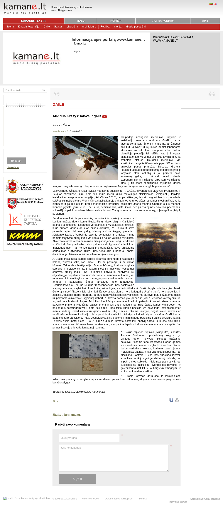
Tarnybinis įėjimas (178, 502)
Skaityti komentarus (66, 414)
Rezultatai (13, 167)
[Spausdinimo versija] (177, 400)
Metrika (143, 498)
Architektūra (89, 26)
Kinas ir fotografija (28, 26)
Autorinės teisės (90, 498)
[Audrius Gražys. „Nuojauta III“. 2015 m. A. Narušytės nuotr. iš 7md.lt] (85, 374)
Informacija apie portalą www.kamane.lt (108, 39)
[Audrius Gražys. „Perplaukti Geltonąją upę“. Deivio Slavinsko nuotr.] (156, 282)
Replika (105, 26)
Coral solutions (212, 498)
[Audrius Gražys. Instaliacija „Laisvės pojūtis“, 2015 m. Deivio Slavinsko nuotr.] (85, 179)
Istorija (118, 26)
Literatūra (72, 26)
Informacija (79, 43)
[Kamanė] (25, 13)
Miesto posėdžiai (136, 26)
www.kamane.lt (60, 131)
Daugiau (76, 51)
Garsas (58, 26)
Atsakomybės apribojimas (119, 498)
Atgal (55, 401)
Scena (10, 26)
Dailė (47, 26)
